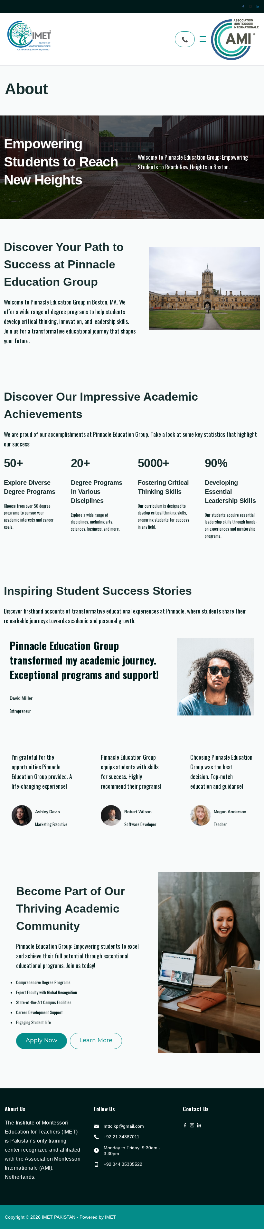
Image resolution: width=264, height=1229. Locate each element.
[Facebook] (243, 6)
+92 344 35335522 (123, 1164)
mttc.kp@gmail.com (124, 1126)
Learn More (96, 1040)
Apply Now (41, 1040)
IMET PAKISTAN (58, 1217)
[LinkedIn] (258, 6)
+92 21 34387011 (121, 1136)
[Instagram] (250, 6)
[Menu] (203, 39)
